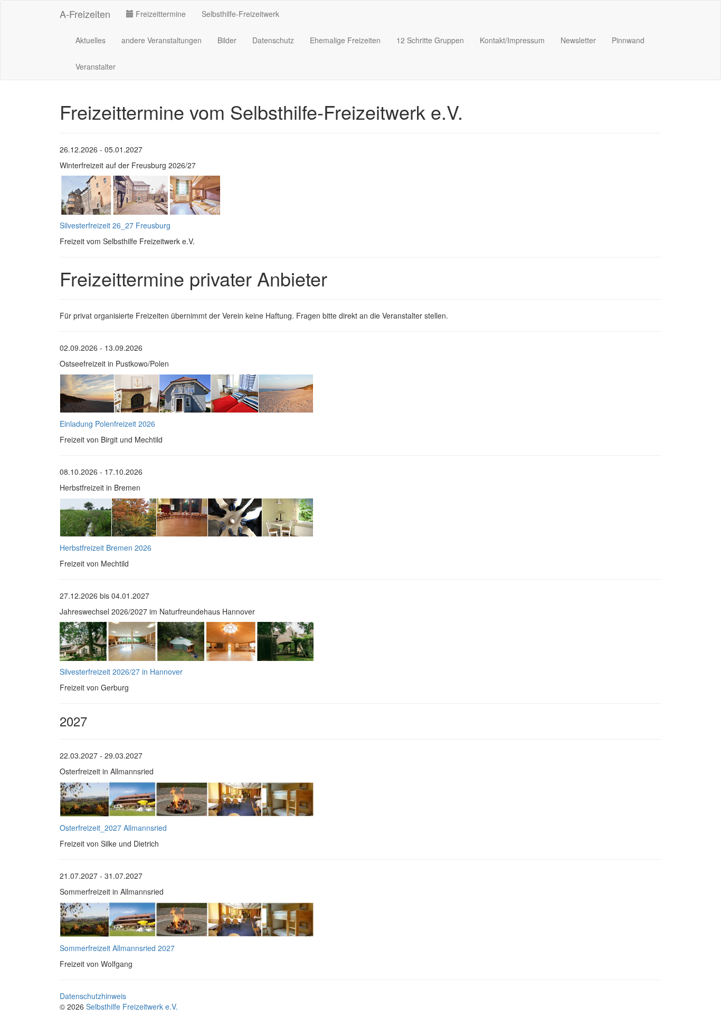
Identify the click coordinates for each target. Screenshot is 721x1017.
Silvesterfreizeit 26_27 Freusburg (115, 225)
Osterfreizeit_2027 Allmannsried (113, 827)
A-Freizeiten (85, 14)
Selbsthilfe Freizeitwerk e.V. (132, 1006)
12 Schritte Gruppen (430, 40)
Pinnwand (628, 40)
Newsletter (578, 40)
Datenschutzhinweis (93, 996)
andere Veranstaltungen (161, 40)
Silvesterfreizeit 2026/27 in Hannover (121, 671)
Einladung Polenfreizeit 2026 (107, 423)
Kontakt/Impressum (512, 40)
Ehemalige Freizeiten (345, 40)
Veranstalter (95, 66)
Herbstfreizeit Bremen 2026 (105, 547)
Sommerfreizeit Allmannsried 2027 (117, 948)
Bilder (226, 40)
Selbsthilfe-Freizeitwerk (240, 13)
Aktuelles (90, 40)
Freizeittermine (160, 13)
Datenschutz (273, 40)
